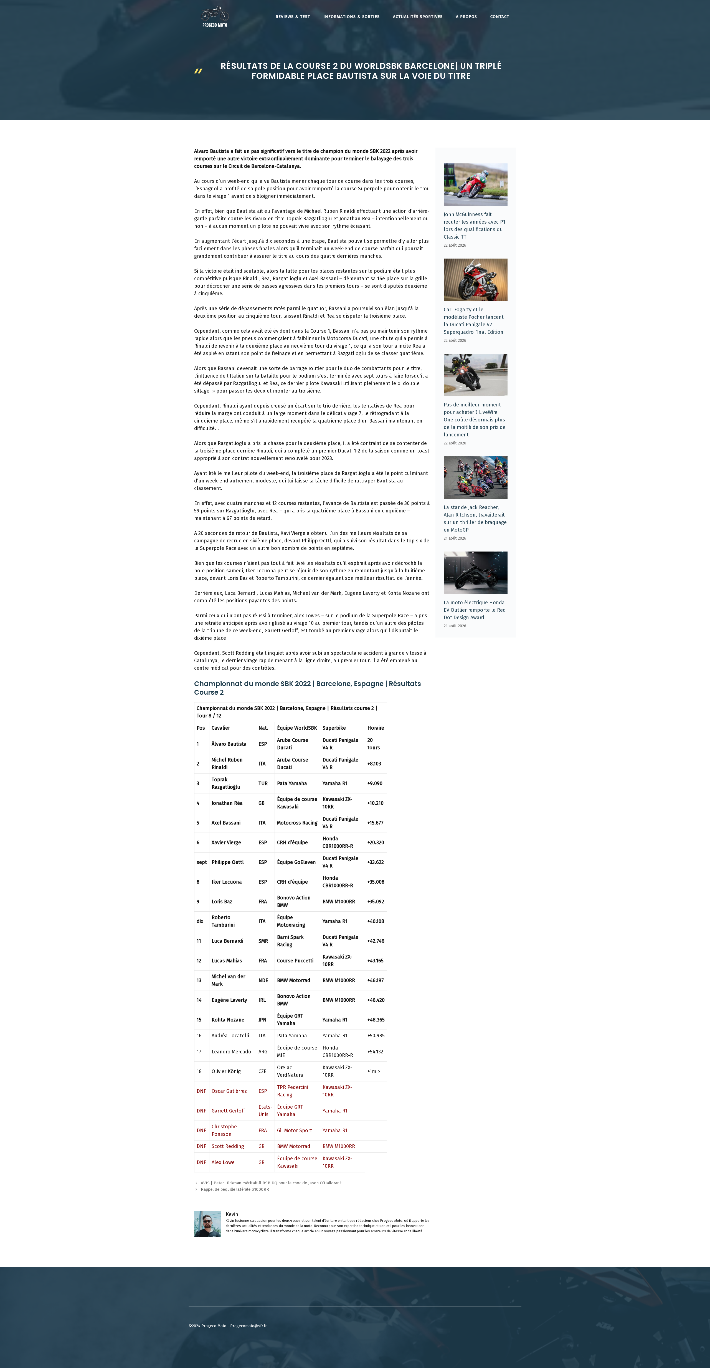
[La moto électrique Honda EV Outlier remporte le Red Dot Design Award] (476, 590)
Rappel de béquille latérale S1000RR (235, 1189)
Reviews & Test (293, 16)
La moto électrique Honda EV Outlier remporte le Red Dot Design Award (475, 610)
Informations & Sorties (351, 16)
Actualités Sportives (418, 16)
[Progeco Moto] (215, 16)
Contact (499, 16)
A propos (466, 16)
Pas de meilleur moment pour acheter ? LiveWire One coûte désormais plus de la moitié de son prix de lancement (475, 420)
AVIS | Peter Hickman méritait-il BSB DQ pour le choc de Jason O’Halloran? (271, 1182)
